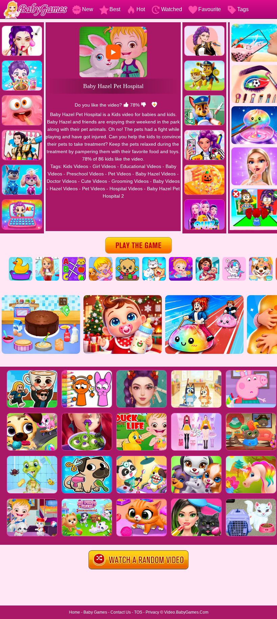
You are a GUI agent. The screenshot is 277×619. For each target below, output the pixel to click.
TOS (138, 612)
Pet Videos (119, 173)
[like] (126, 105)
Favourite (209, 9)
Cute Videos (94, 181)
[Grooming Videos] (261, 259)
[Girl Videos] (47, 259)
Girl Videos (104, 166)
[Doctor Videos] (207, 259)
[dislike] (143, 105)
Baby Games (95, 612)
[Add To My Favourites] (154, 105)
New (87, 9)
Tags (243, 9)
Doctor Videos (62, 181)
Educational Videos (140, 166)
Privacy (152, 612)
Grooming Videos (130, 181)
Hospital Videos (126, 188)
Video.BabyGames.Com (186, 612)
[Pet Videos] (154, 259)
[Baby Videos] (101, 259)
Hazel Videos (64, 188)
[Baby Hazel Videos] (181, 259)
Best (114, 9)
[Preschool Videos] (127, 259)
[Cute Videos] (234, 259)
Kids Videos (75, 166)
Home (74, 612)
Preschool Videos (85, 173)
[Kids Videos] (20, 259)
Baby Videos (166, 181)
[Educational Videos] (74, 259)
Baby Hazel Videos (155, 173)
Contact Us (120, 612)
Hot (140, 9)
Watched (171, 9)
